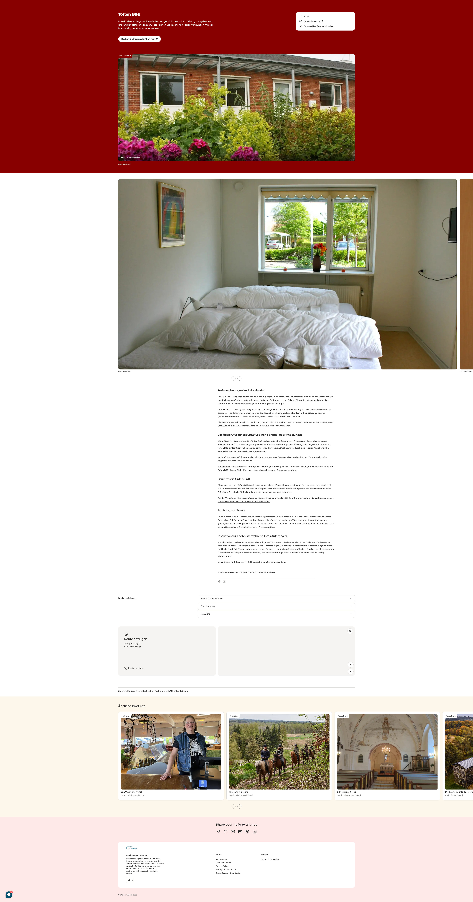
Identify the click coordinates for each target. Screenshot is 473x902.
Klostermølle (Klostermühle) (308, 546)
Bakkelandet (311, 397)
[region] (286, 651)
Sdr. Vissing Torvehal (275, 422)
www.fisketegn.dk (281, 457)
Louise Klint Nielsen (266, 572)
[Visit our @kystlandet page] (233, 832)
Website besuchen (312, 21)
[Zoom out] (351, 671)
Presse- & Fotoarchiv (270, 859)
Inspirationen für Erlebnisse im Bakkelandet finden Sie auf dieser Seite (251, 562)
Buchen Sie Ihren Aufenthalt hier (138, 39)
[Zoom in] (351, 665)
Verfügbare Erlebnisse (226, 869)
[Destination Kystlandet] (131, 848)
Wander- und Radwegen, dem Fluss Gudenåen (293, 542)
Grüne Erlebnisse (223, 863)
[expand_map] (350, 631)
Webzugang (221, 859)
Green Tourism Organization (228, 873)
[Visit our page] (218, 832)
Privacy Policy (222, 866)
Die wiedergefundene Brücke (310, 400)
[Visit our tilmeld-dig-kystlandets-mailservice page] (240, 832)
